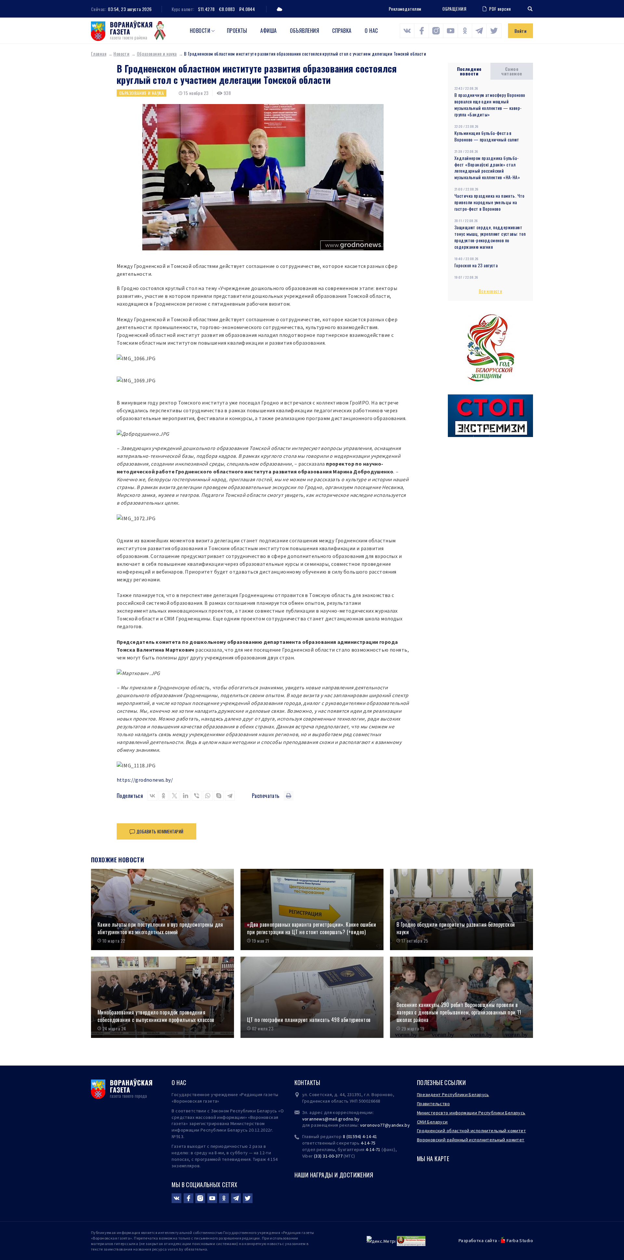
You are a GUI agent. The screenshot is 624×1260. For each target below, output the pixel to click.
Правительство (433, 1104)
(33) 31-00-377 (328, 1156)
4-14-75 (368, 1143)
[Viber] (197, 796)
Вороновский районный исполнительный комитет (471, 1140)
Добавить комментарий (159, 831)
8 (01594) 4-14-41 (360, 1136)
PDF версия (500, 8)
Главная (98, 53)
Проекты (237, 30)
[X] (174, 796)
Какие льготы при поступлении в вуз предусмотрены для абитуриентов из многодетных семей (160, 928)
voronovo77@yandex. (382, 1125)
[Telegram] (230, 796)
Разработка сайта (478, 1240)
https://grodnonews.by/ (145, 779)
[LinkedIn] (185, 796)
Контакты (307, 1082)
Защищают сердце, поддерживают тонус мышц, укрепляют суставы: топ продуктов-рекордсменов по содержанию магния (490, 237)
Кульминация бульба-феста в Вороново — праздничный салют (486, 136)
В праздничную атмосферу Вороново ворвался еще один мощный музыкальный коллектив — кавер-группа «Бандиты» (489, 104)
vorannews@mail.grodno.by (331, 1119)
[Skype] (219, 796)
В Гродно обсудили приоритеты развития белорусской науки (455, 928)
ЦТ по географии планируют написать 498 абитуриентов (308, 1020)
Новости (200, 30)
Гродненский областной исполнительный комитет (471, 1131)
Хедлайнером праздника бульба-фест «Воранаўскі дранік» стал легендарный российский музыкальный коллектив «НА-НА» (487, 167)
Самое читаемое (511, 71)
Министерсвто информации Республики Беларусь (471, 1113)
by (407, 1125)
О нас (371, 30)
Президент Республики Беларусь (453, 1094)
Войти (520, 30)
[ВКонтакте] (152, 796)
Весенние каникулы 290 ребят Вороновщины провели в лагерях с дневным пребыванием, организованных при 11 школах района (458, 1012)
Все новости (490, 290)
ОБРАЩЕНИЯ (454, 9)
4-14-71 (373, 1149)
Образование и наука (157, 53)
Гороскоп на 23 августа (476, 265)
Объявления (304, 30)
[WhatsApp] (208, 796)
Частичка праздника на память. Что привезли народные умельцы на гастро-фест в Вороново (489, 202)
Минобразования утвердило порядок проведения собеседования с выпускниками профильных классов (156, 1016)
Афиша (268, 30)
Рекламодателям (405, 8)
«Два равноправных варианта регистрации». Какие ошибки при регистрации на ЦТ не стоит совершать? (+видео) (311, 928)
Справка (341, 30)
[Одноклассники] (163, 796)
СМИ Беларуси (432, 1122)
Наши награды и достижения (333, 1175)
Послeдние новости (469, 71)
